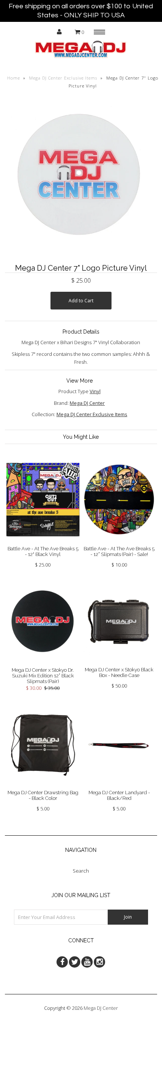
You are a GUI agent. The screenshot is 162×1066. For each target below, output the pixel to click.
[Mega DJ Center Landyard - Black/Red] (119, 785)
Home (13, 78)
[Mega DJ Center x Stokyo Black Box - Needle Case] (119, 662)
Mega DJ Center (87, 403)
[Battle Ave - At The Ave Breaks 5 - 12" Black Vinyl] (42, 542)
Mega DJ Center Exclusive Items (63, 78)
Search (81, 870)
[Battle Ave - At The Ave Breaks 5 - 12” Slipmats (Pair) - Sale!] (119, 541)
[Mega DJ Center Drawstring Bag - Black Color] (42, 785)
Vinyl (95, 391)
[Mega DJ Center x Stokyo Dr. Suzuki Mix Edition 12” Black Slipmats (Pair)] (42, 663)
